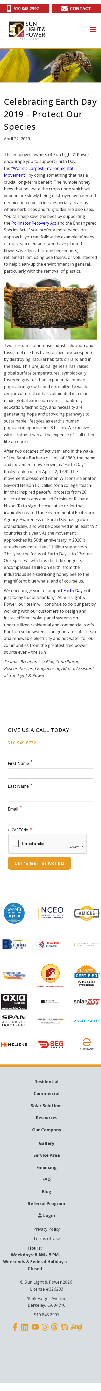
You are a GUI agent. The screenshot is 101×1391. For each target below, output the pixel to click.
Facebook (15, 1330)
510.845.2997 (46, 1315)
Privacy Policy (46, 1229)
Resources (46, 1117)
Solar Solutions (47, 1106)
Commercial (47, 1093)
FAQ (46, 1179)
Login (49, 1215)
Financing (47, 1167)
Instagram (45, 1330)
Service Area (46, 1155)
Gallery (46, 1143)
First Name (18, 763)
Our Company (46, 1130)
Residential (46, 1081)
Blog (47, 1191)
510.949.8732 (22, 743)
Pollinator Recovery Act (33, 223)
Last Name (18, 786)
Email (13, 809)
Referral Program (46, 1203)
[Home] (27, 31)
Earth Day (73, 590)
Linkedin (24, 1330)
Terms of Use (46, 1238)
